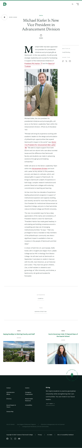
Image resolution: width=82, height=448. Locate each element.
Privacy (40, 434)
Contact (8, 388)
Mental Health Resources (29, 399)
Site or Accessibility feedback (65, 434)
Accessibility (28, 405)
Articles (41, 15)
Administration (41, 311)
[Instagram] (15, 439)
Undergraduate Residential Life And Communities (35, 426)
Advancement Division (39, 168)
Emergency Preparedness (29, 393)
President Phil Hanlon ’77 (33, 63)
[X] (11, 439)
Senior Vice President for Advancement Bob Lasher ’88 (40, 145)
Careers (27, 388)
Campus (40, 298)
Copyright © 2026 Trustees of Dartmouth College (19, 434)
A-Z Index (49, 434)
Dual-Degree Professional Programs (26, 424)
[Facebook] (7, 439)
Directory (9, 398)
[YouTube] (19, 439)
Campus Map (9, 411)
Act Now (49, 403)
